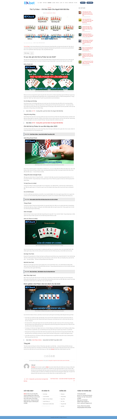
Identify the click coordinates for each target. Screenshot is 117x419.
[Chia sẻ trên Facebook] (45, 356)
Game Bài (49, 2)
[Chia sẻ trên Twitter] (47, 356)
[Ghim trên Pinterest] (52, 356)
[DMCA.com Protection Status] (46, 406)
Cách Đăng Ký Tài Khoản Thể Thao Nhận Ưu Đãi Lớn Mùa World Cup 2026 (87, 42)
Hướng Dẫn (71, 2)
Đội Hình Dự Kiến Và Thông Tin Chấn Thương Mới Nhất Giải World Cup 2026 (87, 55)
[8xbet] (30, 2)
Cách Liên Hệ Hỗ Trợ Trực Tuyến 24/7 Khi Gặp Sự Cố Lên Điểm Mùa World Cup (87, 21)
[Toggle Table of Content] (31, 53)
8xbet (41, 2)
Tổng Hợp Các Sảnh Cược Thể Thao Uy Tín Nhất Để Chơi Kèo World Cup (87, 13)
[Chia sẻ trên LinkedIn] (54, 356)
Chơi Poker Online (36, 340)
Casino (53, 2)
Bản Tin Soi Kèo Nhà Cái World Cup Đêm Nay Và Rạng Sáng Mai (87, 49)
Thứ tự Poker (26, 46)
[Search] (38, 3)
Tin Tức (75, 2)
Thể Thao (45, 2)
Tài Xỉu (66, 2)
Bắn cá (57, 2)
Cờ (63, 2)
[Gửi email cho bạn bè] (49, 356)
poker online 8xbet (66, 360)
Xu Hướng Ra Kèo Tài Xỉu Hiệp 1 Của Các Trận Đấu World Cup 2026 (87, 62)
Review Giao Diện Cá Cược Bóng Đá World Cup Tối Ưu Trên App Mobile (87, 35)
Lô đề (61, 2)
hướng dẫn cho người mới (53, 360)
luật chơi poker (60, 360)
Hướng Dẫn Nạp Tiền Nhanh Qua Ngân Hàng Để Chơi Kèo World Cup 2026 (87, 28)
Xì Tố (33, 111)
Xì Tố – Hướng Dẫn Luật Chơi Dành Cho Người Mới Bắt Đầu (47, 123)
